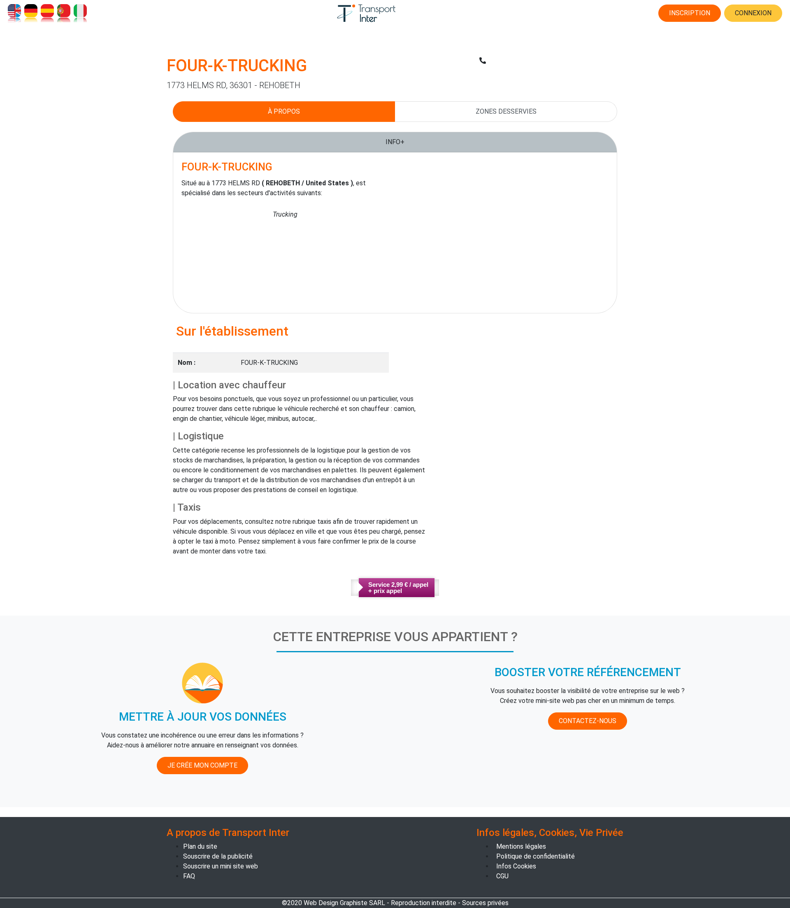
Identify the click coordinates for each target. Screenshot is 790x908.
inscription (689, 13)
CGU (502, 876)
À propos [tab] (284, 111)
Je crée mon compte (202, 765)
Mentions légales (521, 846)
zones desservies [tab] (506, 111)
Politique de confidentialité (535, 856)
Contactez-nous (587, 721)
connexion (753, 13)
